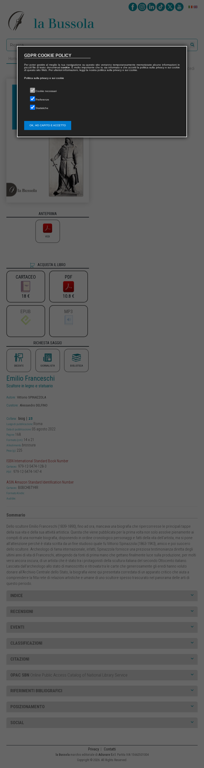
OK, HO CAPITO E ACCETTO (47, 125)
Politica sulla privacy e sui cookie (44, 78)
